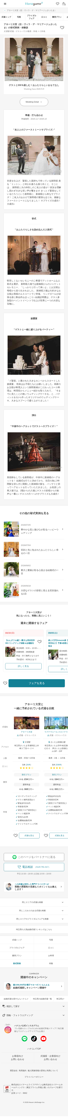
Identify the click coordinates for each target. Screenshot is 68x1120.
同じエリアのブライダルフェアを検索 (32, 919)
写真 (19, 17)
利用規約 (22, 1070)
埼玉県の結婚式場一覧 (42, 999)
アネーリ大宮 (26, 732)
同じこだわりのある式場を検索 (32, 910)
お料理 (51, 955)
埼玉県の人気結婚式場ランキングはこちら (34, 929)
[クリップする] (39, 642)
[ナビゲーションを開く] (5, 4)
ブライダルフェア (31, 17)
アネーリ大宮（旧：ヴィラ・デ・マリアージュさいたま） (31, 10)
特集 (51, 963)
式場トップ (6, 17)
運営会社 (14, 1070)
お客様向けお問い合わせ (17, 1058)
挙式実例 (17, 963)
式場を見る (29, 835)
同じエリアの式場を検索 (32, 902)
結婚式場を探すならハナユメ (16, 999)
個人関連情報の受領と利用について (43, 1070)
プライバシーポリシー (34, 1077)
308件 (58, 765)
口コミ (44, 17)
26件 (28, 765)
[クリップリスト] (57, 3)
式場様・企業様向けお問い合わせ (50, 1058)
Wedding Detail (32, 102)
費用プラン (57, 17)
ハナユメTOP (34, 1048)
